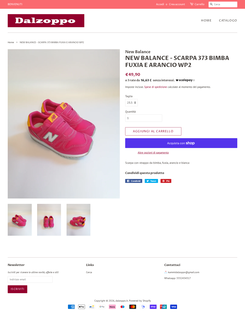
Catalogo (228, 21)
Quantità (130, 111)
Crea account (177, 4)
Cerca (89, 272)
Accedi (160, 4)
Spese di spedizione (155, 87)
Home (206, 21)
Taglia (129, 96)
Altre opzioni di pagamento (153, 152)
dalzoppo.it (122, 300)
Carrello (199, 4)
